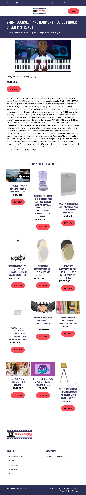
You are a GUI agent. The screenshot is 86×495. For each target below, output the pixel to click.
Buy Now (14, 89)
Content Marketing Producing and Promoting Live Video (68, 320)
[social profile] (16, 3)
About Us (14, 465)
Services (14, 469)
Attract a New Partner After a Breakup (18, 382)
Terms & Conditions (70, 488)
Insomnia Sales (17, 456)
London (56, 3)
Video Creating (23, 76)
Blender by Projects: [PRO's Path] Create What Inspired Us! (17, 188)
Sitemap (75, 491)
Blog (12, 474)
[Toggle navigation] (9, 11)
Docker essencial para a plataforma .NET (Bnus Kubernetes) (43, 382)
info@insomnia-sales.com (69, 3)
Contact (58, 488)
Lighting (33, 76)
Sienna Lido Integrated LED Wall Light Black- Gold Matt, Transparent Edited (68, 272)
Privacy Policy (65, 491)
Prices (73, 11)
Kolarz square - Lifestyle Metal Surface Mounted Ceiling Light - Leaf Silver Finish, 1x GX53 (18, 333)
